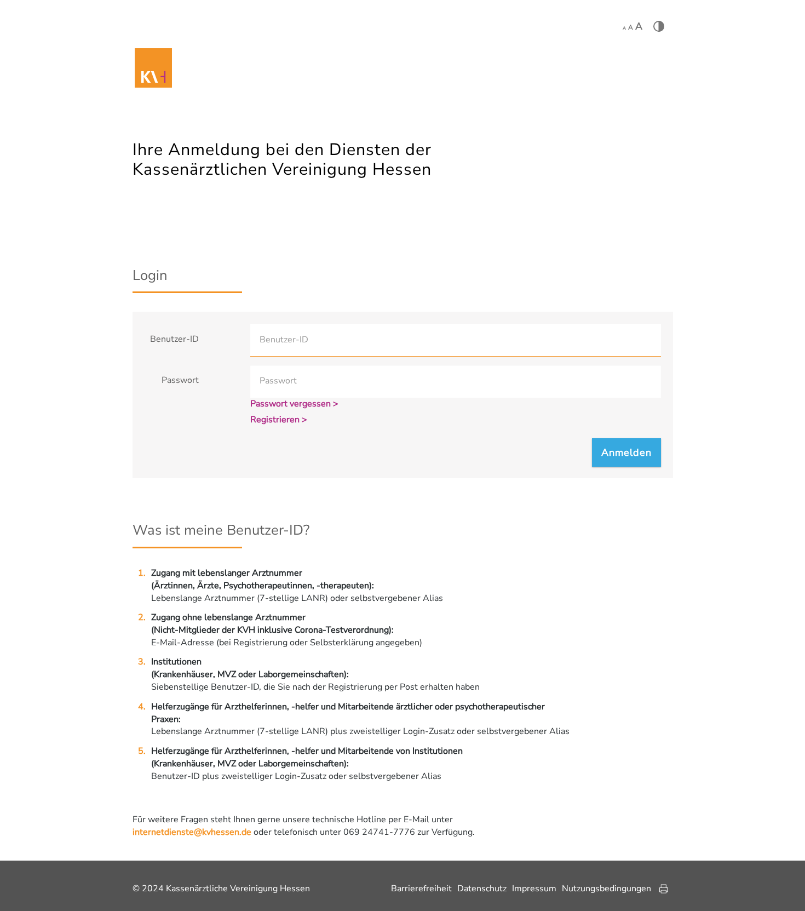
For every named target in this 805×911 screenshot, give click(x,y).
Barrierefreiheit (421, 889)
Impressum (534, 889)
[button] (626, 452)
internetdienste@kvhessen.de (192, 832)
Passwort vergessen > (294, 404)
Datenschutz (482, 889)
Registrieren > (278, 420)
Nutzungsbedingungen (606, 889)
